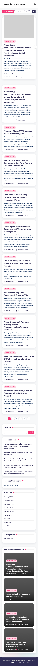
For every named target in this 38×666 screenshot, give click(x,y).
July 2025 (7, 519)
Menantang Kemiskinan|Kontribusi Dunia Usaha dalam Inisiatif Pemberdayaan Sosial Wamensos (17, 50)
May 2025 (7, 526)
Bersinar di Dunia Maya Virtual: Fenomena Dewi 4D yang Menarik (18, 393)
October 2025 (8, 508)
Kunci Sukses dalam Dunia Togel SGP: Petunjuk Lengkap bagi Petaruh (19, 359)
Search (7, 427)
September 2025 (9, 511)
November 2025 (9, 504)
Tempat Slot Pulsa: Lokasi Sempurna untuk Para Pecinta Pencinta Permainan (18, 163)
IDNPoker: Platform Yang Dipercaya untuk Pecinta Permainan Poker (15, 197)
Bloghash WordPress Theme (22, 663)
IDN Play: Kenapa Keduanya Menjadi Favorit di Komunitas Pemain (17, 263)
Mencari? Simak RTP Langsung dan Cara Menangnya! (18, 453)
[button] (9, 74)
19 (24, 418)
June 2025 (7, 522)
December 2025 (9, 500)
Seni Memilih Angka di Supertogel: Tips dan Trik (16, 293)
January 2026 (8, 497)
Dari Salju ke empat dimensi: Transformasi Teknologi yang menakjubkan (17, 229)
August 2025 (8, 515)
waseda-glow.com (14, 4)
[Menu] (35, 4)
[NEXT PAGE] (28, 418)
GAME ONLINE (10, 41)
